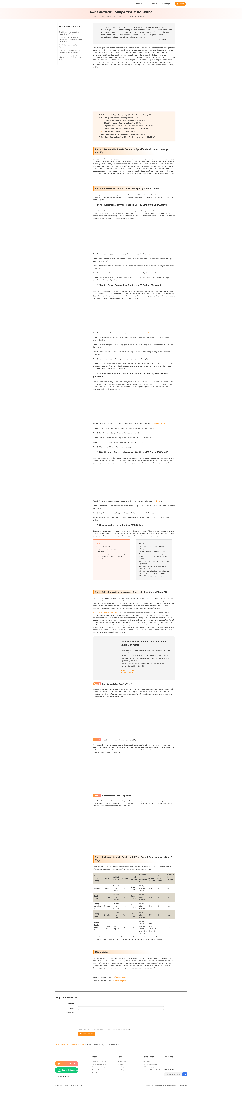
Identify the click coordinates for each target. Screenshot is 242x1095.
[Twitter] (132, 16)
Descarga (166, 4)
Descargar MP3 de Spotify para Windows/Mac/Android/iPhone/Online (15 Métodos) (70, 39)
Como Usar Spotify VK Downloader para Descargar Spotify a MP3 (70, 51)
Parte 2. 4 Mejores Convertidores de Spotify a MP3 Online (119, 118)
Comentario (70, 1013)
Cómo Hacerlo (121, 1070)
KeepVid (149, 254)
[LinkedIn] (135, 16)
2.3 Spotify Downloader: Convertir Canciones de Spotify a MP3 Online (128, 126)
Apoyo (120, 1057)
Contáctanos (121, 1064)
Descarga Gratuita (127, 670)
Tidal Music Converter (99, 1073)
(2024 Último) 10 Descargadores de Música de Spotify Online (70, 33)
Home (58, 1045)
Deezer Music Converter (99, 1067)
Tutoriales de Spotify (77, 1045)
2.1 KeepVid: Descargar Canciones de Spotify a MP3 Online (124, 120)
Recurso (154, 4)
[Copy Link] (138, 16)
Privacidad (120, 1067)
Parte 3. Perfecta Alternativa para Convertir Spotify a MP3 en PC (122, 134)
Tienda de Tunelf (68, 1063)
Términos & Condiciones (150, 1064)
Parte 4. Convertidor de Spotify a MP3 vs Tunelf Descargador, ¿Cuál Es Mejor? (127, 137)
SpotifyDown (147, 333)
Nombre (71, 1003)
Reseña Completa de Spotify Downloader (68, 46)
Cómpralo (122, 977)
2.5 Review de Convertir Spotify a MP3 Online (119, 131)
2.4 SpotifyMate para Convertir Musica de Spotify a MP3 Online (125, 128)
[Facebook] (130, 16)
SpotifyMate (156, 501)
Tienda (181, 4)
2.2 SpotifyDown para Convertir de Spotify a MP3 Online (123, 123)
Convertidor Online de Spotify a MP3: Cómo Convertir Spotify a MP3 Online (70, 58)
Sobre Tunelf (148, 1057)
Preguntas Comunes (123, 1073)
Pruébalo (116, 977)
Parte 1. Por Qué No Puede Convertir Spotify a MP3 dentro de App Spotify (125, 115)
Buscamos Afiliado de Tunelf (151, 1070)
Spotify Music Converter (99, 1061)
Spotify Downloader (158, 423)
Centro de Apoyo (122, 1061)
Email (72, 1008)
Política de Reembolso (149, 1067)
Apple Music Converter (99, 1064)
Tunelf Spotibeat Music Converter (105, 613)
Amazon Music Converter (100, 1070)
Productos (140, 4)
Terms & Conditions (70, 1085)
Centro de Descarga (70, 1070)
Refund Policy (59, 1085)
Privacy (79, 1085)
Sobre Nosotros (147, 1061)
